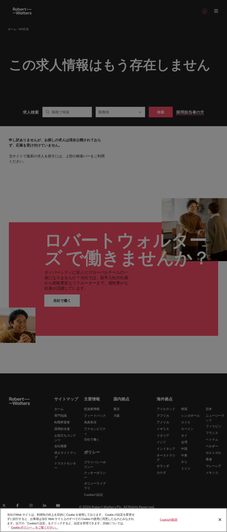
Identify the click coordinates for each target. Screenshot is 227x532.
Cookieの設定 (169, 519)
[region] (113, 520)
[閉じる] (220, 519)
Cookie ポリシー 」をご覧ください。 (34, 527)
